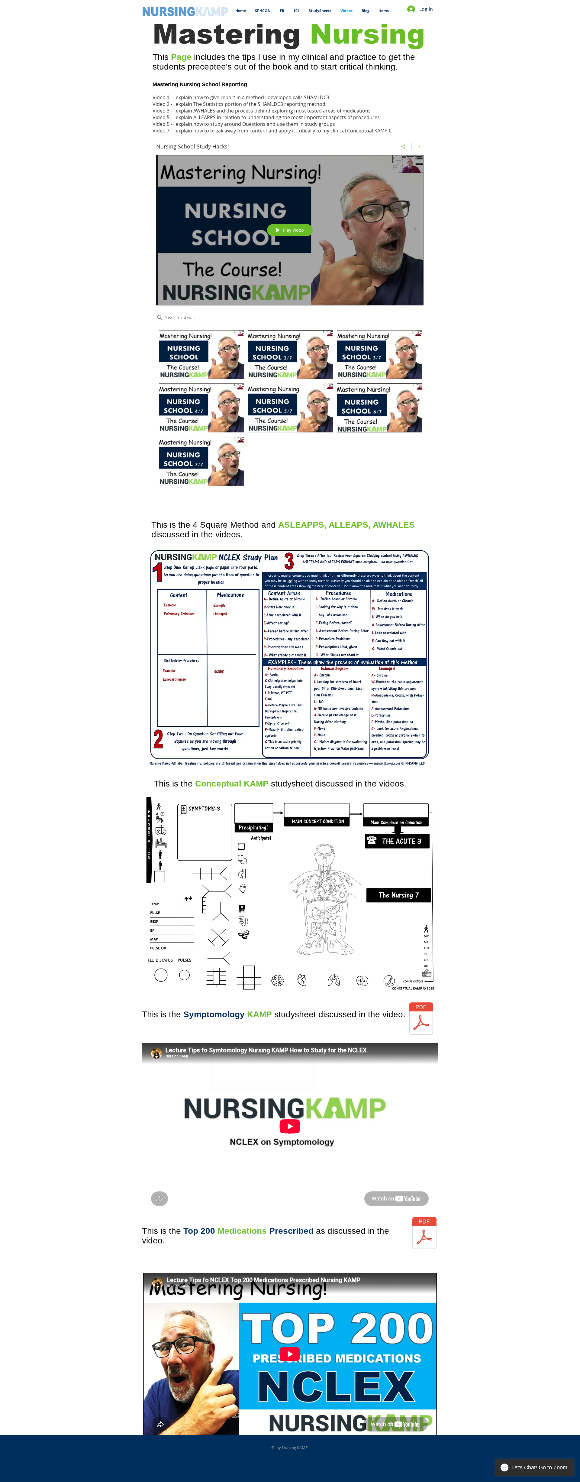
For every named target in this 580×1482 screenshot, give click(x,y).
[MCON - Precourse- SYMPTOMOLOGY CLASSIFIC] (421, 1019)
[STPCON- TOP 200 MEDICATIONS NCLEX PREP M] (424, 1234)
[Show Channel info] (418, 146)
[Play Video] (201, 354)
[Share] (403, 146)
